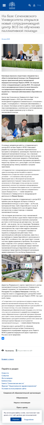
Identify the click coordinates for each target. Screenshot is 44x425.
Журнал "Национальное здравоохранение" (19, 386)
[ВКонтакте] (3, 338)
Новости (5, 373)
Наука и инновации (22, 403)
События (5, 376)
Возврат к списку (8, 359)
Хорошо (15, 419)
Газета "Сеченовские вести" (13, 383)
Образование (22, 398)
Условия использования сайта (14, 389)
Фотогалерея (7, 378)
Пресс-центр (22, 407)
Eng (39, 5)
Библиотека (6, 381)
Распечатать (9, 351)
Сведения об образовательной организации (22, 393)
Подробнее (29, 420)
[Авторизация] (35, 5)
